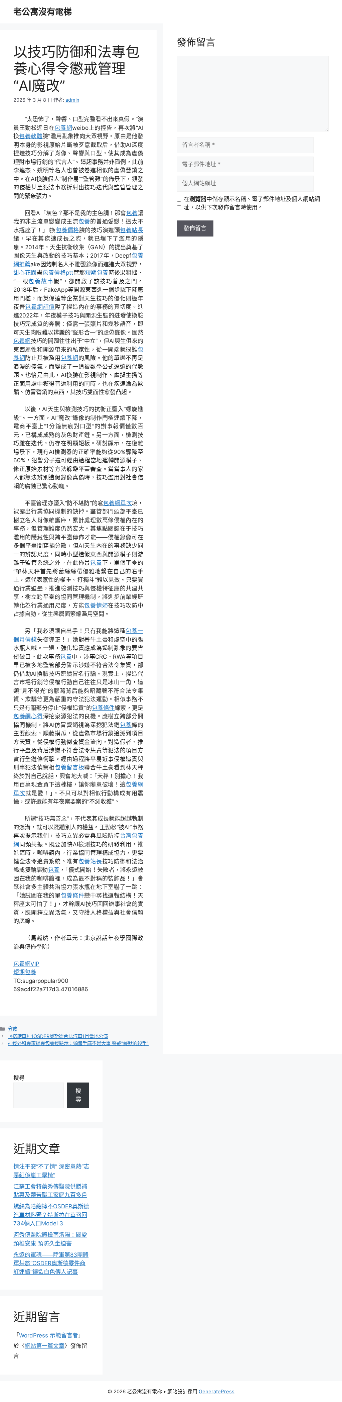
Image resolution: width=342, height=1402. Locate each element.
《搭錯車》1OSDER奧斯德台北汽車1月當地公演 (58, 1036)
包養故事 (40, 281)
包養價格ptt (57, 272)
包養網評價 (40, 306)
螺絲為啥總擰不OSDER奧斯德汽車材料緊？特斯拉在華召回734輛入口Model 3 (51, 1215)
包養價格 (67, 230)
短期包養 (97, 272)
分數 (12, 1029)
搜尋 (19, 1077)
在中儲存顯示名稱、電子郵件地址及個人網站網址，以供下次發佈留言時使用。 (252, 203)
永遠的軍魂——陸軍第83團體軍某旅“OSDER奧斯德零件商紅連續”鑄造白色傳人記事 (51, 1263)
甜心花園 (25, 272)
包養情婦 (96, 605)
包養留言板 (69, 767)
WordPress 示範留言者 (48, 1335)
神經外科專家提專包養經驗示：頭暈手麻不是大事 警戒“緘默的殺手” (78, 1043)
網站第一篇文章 (44, 1345)
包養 (132, 213)
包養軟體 (30, 136)
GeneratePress (216, 1391)
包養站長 (131, 230)
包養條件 (103, 708)
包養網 (63, 127)
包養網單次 (117, 503)
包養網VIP (26, 963)
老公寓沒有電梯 (42, 12)
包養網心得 (28, 716)
